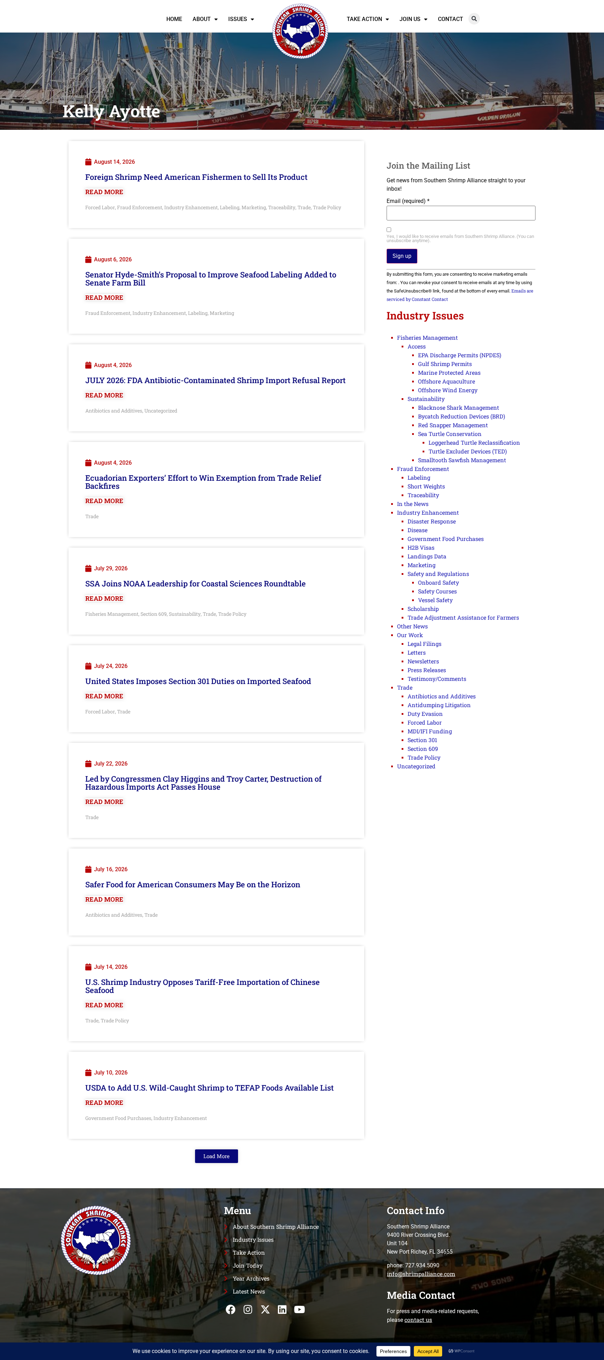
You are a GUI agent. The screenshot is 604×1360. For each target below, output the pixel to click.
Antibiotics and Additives (113, 410)
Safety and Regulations (438, 573)
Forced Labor (100, 207)
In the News (413, 503)
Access (417, 346)
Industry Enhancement (191, 207)
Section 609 (154, 614)
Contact (450, 19)
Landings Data (427, 556)
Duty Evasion (425, 713)
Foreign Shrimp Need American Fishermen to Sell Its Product (196, 177)
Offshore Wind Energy (447, 390)
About (202, 19)
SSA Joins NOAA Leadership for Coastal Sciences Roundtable (195, 583)
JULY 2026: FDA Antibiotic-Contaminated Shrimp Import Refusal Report (215, 380)
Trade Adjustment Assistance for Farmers (463, 617)
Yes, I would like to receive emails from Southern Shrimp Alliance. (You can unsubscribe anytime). (460, 239)
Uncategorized (160, 410)
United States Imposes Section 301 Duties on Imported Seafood (198, 681)
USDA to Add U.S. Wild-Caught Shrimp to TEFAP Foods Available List (209, 1088)
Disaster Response (432, 521)
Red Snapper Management (453, 425)
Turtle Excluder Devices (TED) (468, 451)
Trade (304, 207)
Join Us (410, 19)
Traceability (281, 207)
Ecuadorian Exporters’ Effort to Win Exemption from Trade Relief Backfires (203, 482)
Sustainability (185, 614)
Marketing (254, 207)
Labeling (229, 207)
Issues (237, 19)
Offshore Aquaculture (446, 381)
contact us (418, 1319)
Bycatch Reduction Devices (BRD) (461, 416)
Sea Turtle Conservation (450, 433)
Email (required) (408, 201)
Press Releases (427, 670)
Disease (417, 530)
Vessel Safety (435, 600)
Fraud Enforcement (139, 207)
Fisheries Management (111, 614)
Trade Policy (327, 207)
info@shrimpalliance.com (421, 1273)
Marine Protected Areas (449, 372)
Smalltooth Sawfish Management (462, 460)
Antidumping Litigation (439, 705)
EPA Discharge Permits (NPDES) (459, 355)
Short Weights (426, 486)
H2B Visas (421, 547)
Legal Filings (424, 643)
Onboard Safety (438, 582)
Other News (412, 626)
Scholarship (423, 608)
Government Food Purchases (118, 1118)
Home (174, 19)
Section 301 (422, 740)
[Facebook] (231, 1309)
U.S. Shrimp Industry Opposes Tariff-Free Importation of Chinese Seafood (202, 986)
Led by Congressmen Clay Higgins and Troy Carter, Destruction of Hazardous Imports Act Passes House (203, 783)
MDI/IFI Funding (430, 731)
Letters (417, 652)
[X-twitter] (265, 1309)
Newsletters (423, 661)
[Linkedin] (282, 1309)
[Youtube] (299, 1309)
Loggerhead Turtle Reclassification (474, 442)
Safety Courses (437, 591)
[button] (474, 18)
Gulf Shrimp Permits (445, 363)
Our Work (410, 635)
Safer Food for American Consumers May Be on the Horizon (192, 884)
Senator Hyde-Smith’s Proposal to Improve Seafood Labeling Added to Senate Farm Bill (210, 278)
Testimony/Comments (437, 678)
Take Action (364, 19)
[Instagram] (248, 1309)
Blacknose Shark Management (458, 407)
